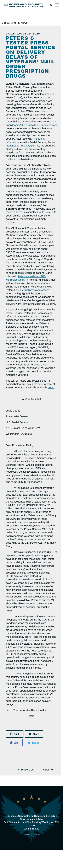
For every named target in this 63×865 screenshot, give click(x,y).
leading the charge (23, 125)
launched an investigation (20, 145)
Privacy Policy (31, 834)
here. (51, 387)
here (40, 384)
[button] (51, 5)
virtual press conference (35, 290)
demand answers (47, 125)
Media (5, 23)
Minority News (19, 23)
